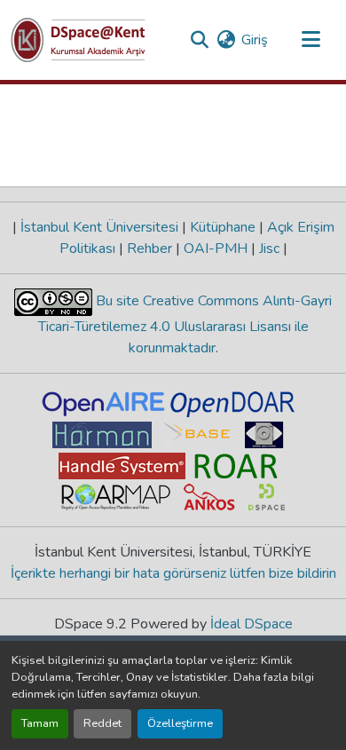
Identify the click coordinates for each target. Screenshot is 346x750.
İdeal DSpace (251, 624)
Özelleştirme (180, 723)
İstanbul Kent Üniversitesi (99, 227)
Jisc (269, 248)
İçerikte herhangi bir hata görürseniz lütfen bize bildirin (173, 573)
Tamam (40, 723)
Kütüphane (222, 227)
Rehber (149, 248)
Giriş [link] (254, 40)
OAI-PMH (215, 248)
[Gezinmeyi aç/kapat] (310, 40)
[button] (78, 40)
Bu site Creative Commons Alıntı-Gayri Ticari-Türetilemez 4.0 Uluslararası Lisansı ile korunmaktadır (185, 324)
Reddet (102, 723)
